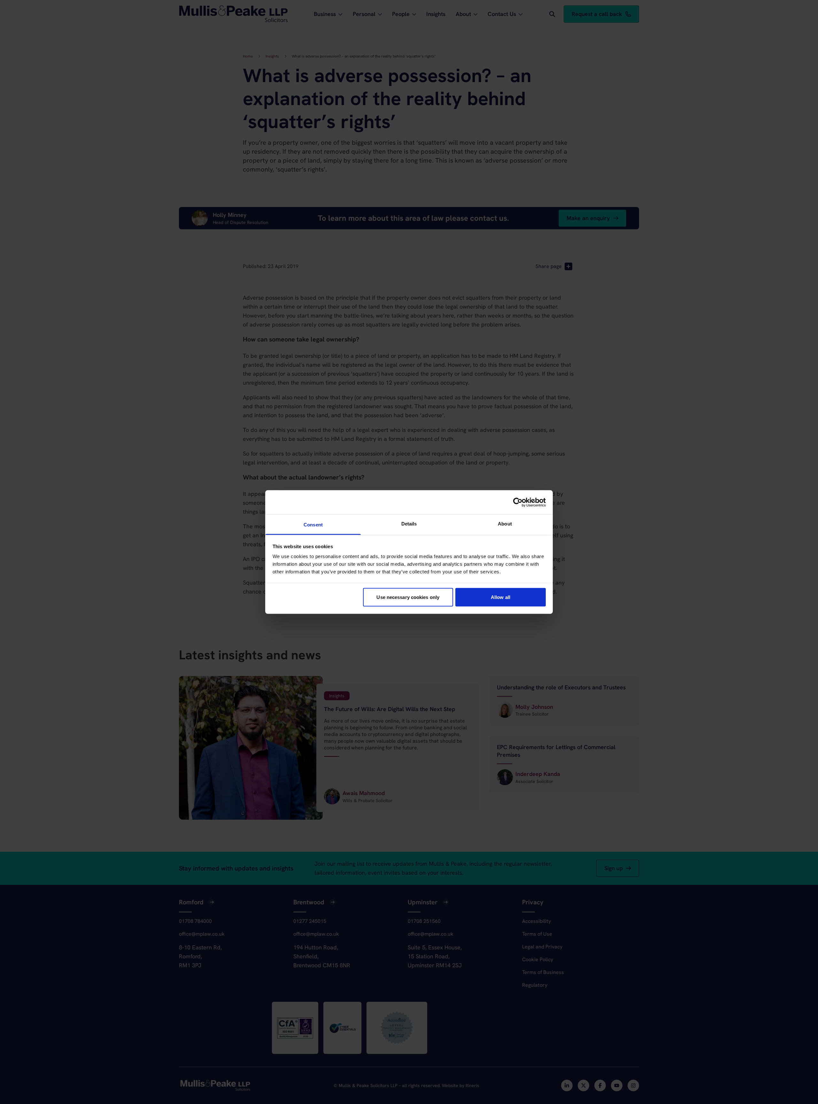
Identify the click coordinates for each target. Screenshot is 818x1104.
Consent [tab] (313, 524)
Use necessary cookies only (407, 597)
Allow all (500, 597)
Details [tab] (409, 523)
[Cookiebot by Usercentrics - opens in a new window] (518, 502)
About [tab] (505, 523)
